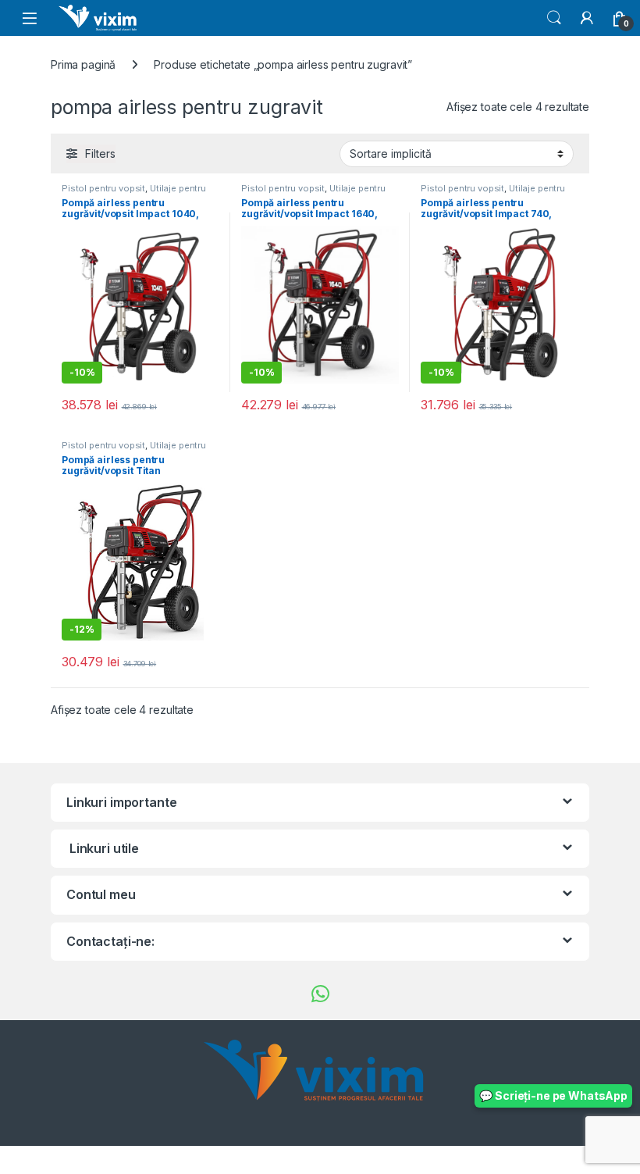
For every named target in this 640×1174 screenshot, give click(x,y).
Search (554, 18)
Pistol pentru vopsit (103, 188)
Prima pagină (83, 64)
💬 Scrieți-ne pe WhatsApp (553, 1095)
